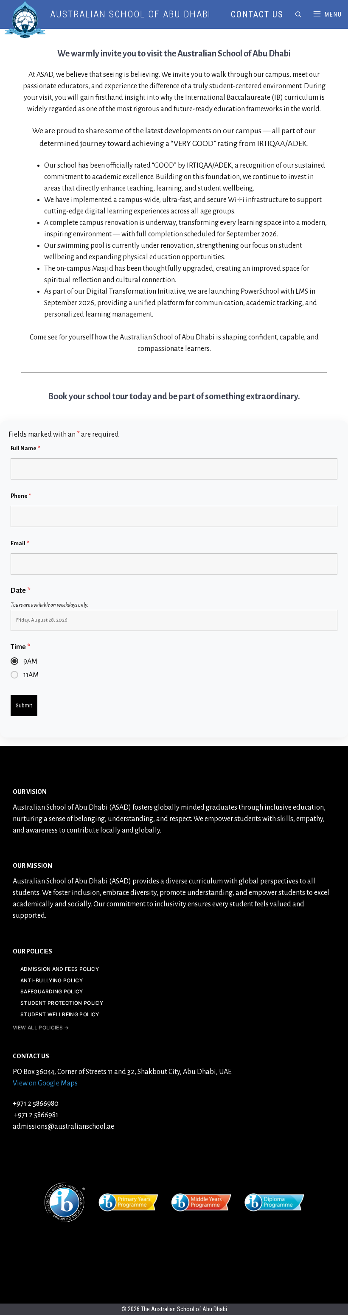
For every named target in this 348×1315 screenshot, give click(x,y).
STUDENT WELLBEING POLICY (59, 1014)
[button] (298, 14)
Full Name (25, 448)
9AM (30, 661)
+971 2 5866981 (35, 1115)
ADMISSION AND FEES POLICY (59, 969)
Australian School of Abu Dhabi (130, 14)
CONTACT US (257, 14)
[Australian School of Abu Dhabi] (25, 19)
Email (20, 543)
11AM (31, 675)
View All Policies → (41, 1027)
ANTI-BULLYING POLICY (51, 980)
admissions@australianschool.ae (63, 1126)
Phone (21, 496)
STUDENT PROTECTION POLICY (61, 1003)
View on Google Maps (45, 1083)
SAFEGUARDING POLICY (51, 991)
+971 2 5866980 (36, 1104)
